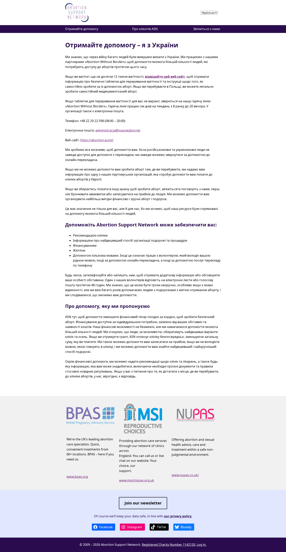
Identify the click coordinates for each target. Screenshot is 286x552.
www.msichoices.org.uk (136, 480)
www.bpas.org (77, 476)
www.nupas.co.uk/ (185, 475)
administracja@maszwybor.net (117, 130)
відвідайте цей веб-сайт (165, 76)
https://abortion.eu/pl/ (96, 140)
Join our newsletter (143, 503)
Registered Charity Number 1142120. (169, 544)
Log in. (201, 544)
